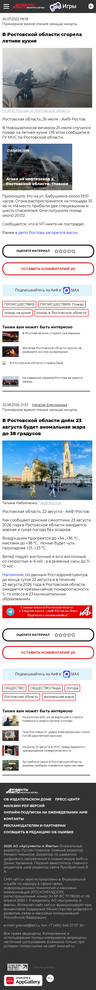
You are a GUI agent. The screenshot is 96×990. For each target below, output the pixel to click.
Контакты (14, 819)
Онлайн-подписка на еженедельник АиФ (45, 812)
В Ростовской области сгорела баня (36, 363)
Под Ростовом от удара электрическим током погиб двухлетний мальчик (55, 733)
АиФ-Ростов (50, 503)
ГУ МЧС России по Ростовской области (36, 111)
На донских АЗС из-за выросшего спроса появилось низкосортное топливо (52, 719)
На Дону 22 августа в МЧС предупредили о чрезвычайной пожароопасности (53, 748)
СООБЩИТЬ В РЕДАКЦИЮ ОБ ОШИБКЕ (38, 832)
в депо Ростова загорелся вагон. (46, 232)
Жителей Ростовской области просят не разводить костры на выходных (52, 349)
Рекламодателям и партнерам (34, 825)
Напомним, (13, 575)
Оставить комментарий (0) (48, 269)
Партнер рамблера (44, 967)
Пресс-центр (67, 799)
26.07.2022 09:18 (15, 19)
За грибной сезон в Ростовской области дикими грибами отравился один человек (53, 763)
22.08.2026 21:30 (15, 405)
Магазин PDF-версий (24, 806)
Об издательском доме (27, 799)
